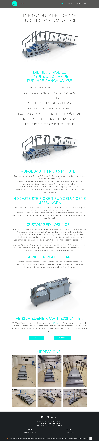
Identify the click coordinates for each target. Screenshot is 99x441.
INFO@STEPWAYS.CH (30, 432)
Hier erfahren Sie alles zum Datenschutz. (78, 438)
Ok (90, 438)
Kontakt (78, 4)
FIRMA (36, 337)
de (85, 4)
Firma (69, 4)
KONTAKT (62, 337)
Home (62, 4)
